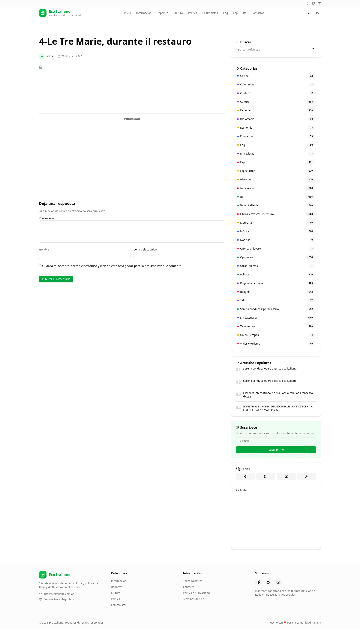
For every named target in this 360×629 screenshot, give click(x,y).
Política (115, 599)
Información (144, 13)
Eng (225, 13)
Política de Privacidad (196, 593)
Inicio (127, 13)
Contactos (258, 13)
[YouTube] (319, 3)
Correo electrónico (145, 249)
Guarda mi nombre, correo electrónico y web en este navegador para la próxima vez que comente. (112, 266)
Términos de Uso (193, 599)
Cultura (178, 13)
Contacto (188, 587)
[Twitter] (313, 3)
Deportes (162, 13)
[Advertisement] (132, 149)
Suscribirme (276, 449)
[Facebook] (307, 3)
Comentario (46, 218)
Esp (235, 13)
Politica (192, 13)
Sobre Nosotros (192, 581)
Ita (244, 13)
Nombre (44, 249)
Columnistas (210, 13)
